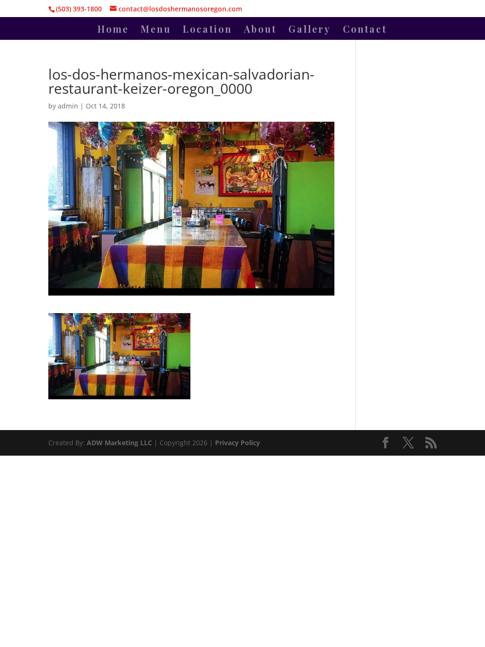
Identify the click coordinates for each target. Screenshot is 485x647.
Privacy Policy (237, 442)
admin (68, 105)
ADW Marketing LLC (120, 442)
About (260, 30)
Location (207, 30)
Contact (365, 30)
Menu (156, 30)
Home (113, 30)
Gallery (309, 30)
